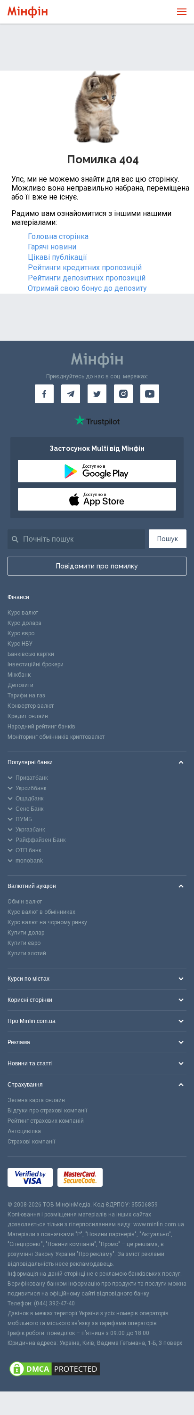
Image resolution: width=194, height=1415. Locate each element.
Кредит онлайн (28, 716)
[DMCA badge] (97, 1369)
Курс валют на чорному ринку (47, 922)
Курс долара (24, 623)
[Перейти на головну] (28, 12)
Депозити (20, 685)
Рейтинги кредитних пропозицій (85, 267)
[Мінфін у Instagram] (123, 393)
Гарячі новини (52, 246)
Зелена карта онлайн (36, 1100)
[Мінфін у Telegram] (70, 393)
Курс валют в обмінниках (41, 912)
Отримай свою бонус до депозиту (87, 288)
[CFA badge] (128, 1178)
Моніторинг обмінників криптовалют (56, 737)
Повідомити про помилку (97, 566)
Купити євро (24, 943)
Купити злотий (27, 953)
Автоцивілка (24, 1131)
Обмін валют (25, 901)
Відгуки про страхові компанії (47, 1110)
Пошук (167, 539)
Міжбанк (19, 675)
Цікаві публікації (57, 257)
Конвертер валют (31, 706)
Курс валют (23, 612)
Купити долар (26, 932)
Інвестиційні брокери (36, 664)
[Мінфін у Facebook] (44, 393)
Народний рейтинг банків (41, 726)
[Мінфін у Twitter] (97, 393)
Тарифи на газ (26, 695)
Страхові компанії (31, 1141)
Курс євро (21, 633)
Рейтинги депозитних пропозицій (87, 277)
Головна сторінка (58, 236)
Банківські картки (31, 654)
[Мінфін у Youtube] (149, 393)
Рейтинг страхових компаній (46, 1121)
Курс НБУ (20, 643)
